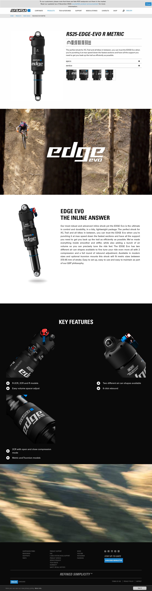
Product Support (56, 551)
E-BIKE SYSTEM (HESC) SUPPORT (60, 556)
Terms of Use (116, 581)
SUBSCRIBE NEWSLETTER (113, 560)
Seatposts (26, 556)
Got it (140, 588)
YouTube (80, 553)
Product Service (55, 558)
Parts (24, 558)
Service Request (55, 560)
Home (12, 16)
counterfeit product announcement (85, 4)
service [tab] (69, 65)
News (79, 551)
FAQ (51, 553)
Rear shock (26, 553)
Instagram (81, 556)
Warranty (53, 565)
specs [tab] (68, 61)
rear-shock (26, 16)
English (129, 10)
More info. (38, 588)
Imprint (139, 581)
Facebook (80, 558)
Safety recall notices (57, 567)
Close (148, 4)
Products (18, 16)
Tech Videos (54, 563)
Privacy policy (129, 581)
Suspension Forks (29, 551)
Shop (115, 11)
